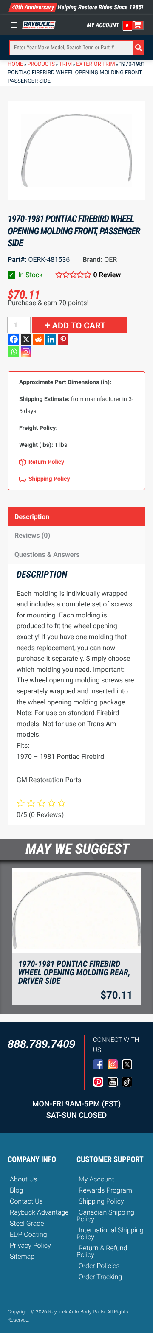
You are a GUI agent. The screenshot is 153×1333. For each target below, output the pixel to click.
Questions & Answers (46, 554)
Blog (16, 1190)
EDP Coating (28, 1234)
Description (31, 517)
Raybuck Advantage (39, 1212)
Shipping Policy (101, 1201)
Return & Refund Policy (101, 1251)
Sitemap (22, 1256)
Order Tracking (100, 1277)
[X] (26, 339)
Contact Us (26, 1201)
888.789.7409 (41, 1044)
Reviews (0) (32, 535)
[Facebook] (13, 339)
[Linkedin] (50, 339)
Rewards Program (105, 1190)
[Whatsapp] (13, 351)
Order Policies (99, 1266)
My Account (103, 25)
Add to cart (79, 325)
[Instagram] (26, 351)
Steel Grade (27, 1223)
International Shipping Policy (110, 1233)
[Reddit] (38, 339)
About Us (23, 1179)
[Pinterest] (63, 339)
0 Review (107, 275)
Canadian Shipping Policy (105, 1215)
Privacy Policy (30, 1245)
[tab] (76, 516)
